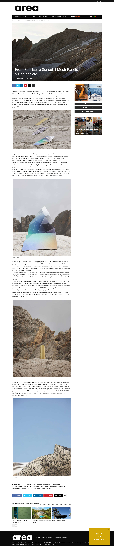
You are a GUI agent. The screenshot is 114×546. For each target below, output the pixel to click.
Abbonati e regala (89, 107)
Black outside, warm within (58, 520)
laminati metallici (17, 486)
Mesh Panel (36, 486)
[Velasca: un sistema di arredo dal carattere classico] (21, 513)
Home (13, 20)
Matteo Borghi (27, 486)
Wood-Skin (49, 488)
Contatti (38, 537)
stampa (31, 488)
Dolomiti (20, 484)
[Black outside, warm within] (61, 513)
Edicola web (89, 104)
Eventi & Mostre (56, 16)
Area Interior (75, 17)
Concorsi (33, 16)
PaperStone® (16, 488)
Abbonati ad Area (47, 537)
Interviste (46, 16)
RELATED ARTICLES (18, 504)
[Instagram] (97, 1)
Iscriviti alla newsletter (89, 111)
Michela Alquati (44, 486)
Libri (39, 16)
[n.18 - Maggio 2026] (95, 93)
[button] (100, 16)
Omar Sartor (62, 486)
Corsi (64, 16)
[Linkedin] (100, 1)
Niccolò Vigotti (53, 486)
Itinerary (25, 16)
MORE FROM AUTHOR (32, 504)
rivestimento (25, 488)
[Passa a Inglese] (91, 17)
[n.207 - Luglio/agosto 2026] (81, 93)
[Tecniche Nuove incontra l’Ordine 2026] (88, 126)
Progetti (18, 16)
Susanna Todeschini (40, 488)
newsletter (99, 539)
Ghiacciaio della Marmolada (44, 484)
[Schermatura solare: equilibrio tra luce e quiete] (41, 513)
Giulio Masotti (56, 484)
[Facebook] (94, 1)
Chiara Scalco (19, 78)
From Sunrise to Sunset (29, 484)
